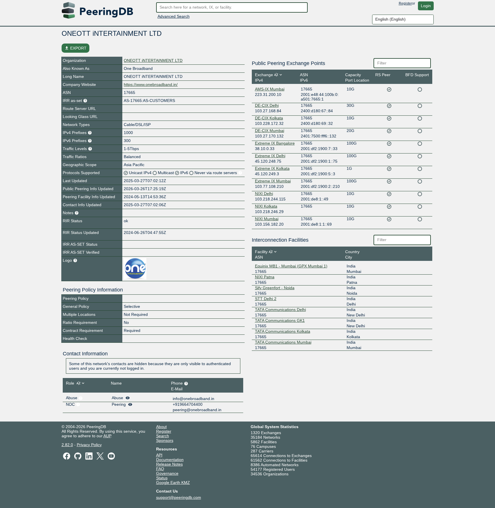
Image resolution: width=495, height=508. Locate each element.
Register (405, 3)
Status (162, 478)
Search (162, 436)
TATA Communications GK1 (280, 320)
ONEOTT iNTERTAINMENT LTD (153, 60)
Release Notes (169, 464)
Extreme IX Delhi (270, 155)
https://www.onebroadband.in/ (151, 84)
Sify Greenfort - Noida (274, 287)
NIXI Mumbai (266, 218)
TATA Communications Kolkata (282, 331)
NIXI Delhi (264, 193)
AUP (107, 436)
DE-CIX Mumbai (269, 130)
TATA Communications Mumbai (283, 342)
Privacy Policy (89, 444)
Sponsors (164, 440)
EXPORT (75, 48)
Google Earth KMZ (173, 482)
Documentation (170, 459)
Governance (167, 473)
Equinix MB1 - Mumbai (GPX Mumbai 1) (291, 266)
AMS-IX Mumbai (269, 89)
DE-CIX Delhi (267, 105)
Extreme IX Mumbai (273, 181)
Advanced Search (174, 16)
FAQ (160, 468)
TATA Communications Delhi (280, 309)
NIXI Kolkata (266, 206)
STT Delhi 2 (265, 298)
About (161, 426)
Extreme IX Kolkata (272, 168)
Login (426, 5)
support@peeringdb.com (178, 497)
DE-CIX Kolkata (269, 118)
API (159, 455)
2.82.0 (67, 444)
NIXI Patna (264, 277)
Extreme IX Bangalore (275, 143)
